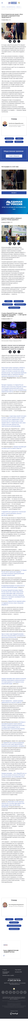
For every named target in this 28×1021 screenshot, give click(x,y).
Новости (18, 6)
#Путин (9, 919)
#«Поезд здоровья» (20, 304)
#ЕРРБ (8, 301)
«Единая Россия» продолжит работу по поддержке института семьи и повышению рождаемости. (13, 603)
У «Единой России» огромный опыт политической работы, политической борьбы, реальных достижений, (13, 513)
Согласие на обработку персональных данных (14, 1006)
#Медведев (18, 919)
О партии (4, 969)
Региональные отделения (5, 972)
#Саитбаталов (9, 138)
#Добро (19, 138)
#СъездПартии (14, 922)
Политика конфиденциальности (14, 1004)
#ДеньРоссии (19, 141)
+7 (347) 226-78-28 (14, 980)
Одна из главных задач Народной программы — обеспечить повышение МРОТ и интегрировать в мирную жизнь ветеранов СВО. (13, 635)
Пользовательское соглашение (14, 1003)
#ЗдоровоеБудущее (14, 307)
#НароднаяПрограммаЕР (14, 925)
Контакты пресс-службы (8, 975)
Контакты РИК (18, 972)
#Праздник (9, 141)
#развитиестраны (14, 928)
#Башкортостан (18, 301)
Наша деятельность (11, 6)
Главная (3, 6)
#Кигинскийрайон (7, 304)
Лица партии (18, 969)
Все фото (14, 192)
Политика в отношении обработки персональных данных (14, 1005)
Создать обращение (14, 156)
